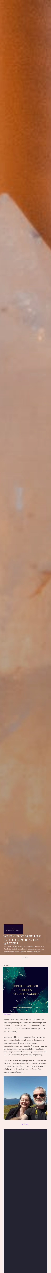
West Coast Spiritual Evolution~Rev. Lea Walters (23, 939)
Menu (27, 958)
